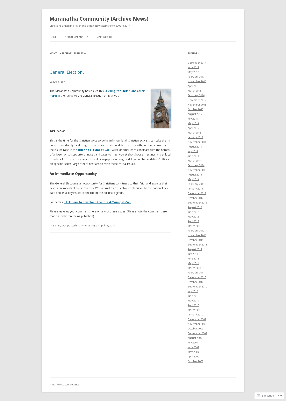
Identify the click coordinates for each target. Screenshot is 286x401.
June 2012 (193, 212)
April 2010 (193, 305)
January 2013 (195, 188)
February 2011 (196, 272)
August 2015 (195, 114)
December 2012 (197, 193)
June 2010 (193, 296)
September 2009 (197, 333)
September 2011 (197, 244)
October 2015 (195, 109)
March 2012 (194, 226)
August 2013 (195, 174)
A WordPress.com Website (64, 384)
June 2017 (193, 67)
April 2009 (193, 356)
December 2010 (197, 277)
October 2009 (195, 328)
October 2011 (195, 240)
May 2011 (193, 263)
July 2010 (193, 291)
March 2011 (194, 268)
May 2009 (193, 352)
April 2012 (193, 221)
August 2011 (195, 249)
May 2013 (193, 179)
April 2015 (193, 128)
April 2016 (193, 86)
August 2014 (195, 146)
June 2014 (193, 156)
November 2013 (197, 170)
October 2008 (195, 361)
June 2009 (193, 347)
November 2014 (197, 142)
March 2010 (194, 310)
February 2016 (196, 95)
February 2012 (196, 230)
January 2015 (195, 137)
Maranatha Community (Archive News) (99, 18)
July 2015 (193, 118)
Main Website (104, 37)
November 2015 (197, 104)
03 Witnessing (87, 225)
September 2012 (197, 202)
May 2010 (193, 300)
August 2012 (195, 207)
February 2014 (196, 165)
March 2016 (194, 90)
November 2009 (197, 324)
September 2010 (197, 286)
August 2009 (195, 338)
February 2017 (196, 76)
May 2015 (193, 123)
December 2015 (197, 100)
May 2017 (193, 72)
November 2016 (197, 81)
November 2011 (197, 235)
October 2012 (195, 198)
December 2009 (197, 319)
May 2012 (193, 216)
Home (53, 37)
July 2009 (193, 342)
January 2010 (195, 314)
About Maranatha (76, 37)
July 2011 (193, 254)
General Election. (67, 72)
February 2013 (196, 184)
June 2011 (193, 258)
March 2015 (194, 132)
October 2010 (195, 282)
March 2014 (194, 160)
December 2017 (197, 62)
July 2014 (193, 151)
